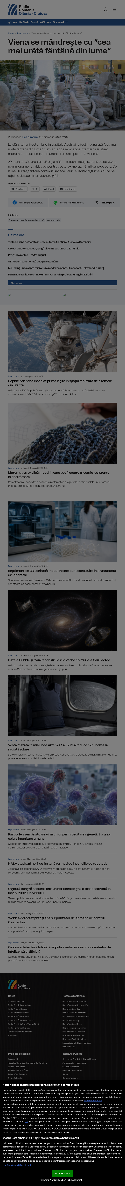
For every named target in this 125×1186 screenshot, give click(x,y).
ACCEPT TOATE (62, 1174)
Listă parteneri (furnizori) (17, 1165)
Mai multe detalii (93, 1100)
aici (26, 1122)
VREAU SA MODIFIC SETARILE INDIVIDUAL (62, 1180)
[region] (62, 1133)
